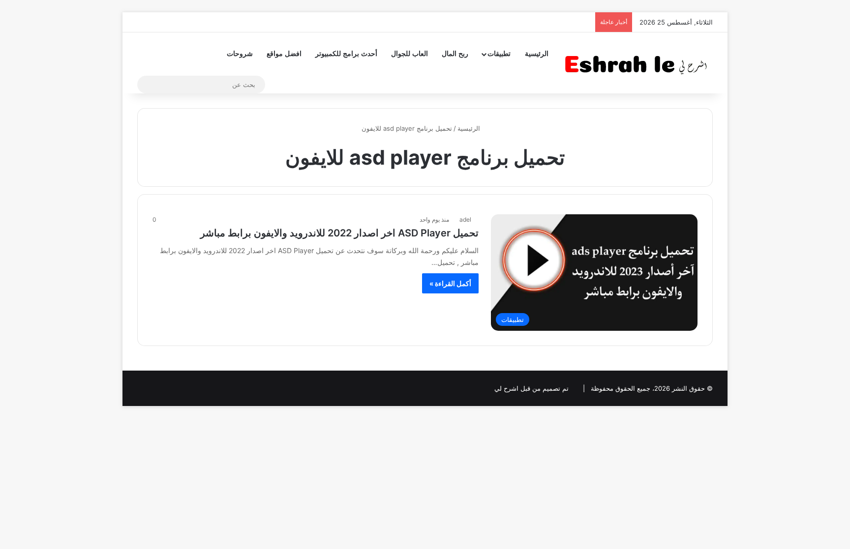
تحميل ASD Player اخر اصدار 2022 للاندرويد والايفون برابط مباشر (339, 233)
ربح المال (455, 54)
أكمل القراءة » (450, 283)
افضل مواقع (284, 54)
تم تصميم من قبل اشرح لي (531, 388)
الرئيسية (536, 54)
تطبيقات (499, 54)
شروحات (240, 54)
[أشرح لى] (639, 63)
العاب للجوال (409, 54)
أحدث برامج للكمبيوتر (346, 54)
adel (465, 219)
